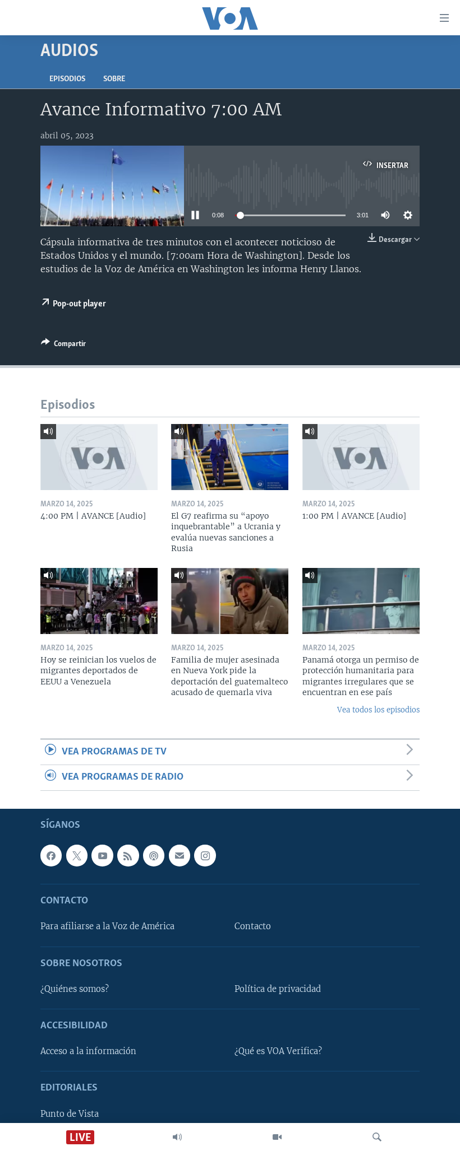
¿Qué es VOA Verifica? (278, 1051)
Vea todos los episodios (378, 710)
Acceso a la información (88, 1051)
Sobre (114, 79)
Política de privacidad (277, 989)
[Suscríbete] (179, 855)
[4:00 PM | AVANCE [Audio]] (99, 457)
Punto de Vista (69, 1113)
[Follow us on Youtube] (102, 855)
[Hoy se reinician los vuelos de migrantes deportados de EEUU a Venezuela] (99, 601)
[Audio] (177, 1137)
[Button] (63, 345)
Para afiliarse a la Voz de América (107, 926)
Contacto (252, 926)
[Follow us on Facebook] (51, 855)
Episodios (67, 79)
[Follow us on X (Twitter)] (77, 855)
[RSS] (128, 855)
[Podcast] (153, 855)
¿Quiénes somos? (74, 989)
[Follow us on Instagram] (204, 855)
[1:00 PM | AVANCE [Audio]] (361, 457)
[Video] (277, 1137)
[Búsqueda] (377, 1137)
